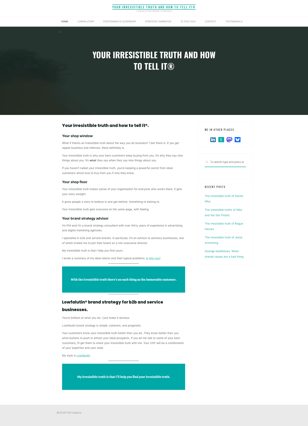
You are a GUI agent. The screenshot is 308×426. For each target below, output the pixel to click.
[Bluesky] (237, 139)
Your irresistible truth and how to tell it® (154, 7)
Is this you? (153, 258)
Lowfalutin (83, 355)
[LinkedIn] (213, 139)
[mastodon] (229, 139)
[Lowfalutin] (221, 139)
